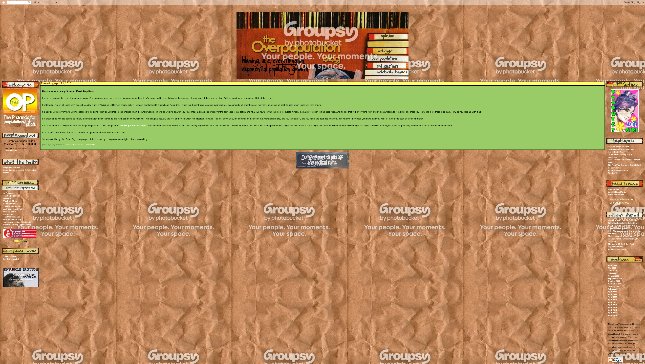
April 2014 (612, 310)
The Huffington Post (12, 206)
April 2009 (612, 297)
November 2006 (615, 284)
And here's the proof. (617, 249)
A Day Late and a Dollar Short (621, 226)
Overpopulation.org (12, 220)
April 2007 (612, 292)
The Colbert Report (11, 196)
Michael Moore (9, 212)
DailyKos (7, 198)
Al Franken (8, 193)
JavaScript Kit (11, 150)
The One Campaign (11, 217)
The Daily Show (10, 201)
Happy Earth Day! (616, 152)
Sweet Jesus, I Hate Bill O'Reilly (17, 222)
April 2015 (612, 313)
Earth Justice (9, 204)
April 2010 (612, 300)
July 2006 (612, 273)
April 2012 (612, 305)
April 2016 (612, 315)
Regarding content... (12, 167)
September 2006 (615, 279)
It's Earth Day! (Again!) (618, 228)
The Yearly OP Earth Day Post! (621, 244)
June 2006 (612, 271)
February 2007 (614, 289)
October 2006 (614, 281)
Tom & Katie (613, 189)
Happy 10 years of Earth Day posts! (623, 220)
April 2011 (612, 302)
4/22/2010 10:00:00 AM (73, 145)
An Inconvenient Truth (13, 209)
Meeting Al (612, 173)
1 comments (90, 145)
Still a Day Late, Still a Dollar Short (623, 223)
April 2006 (612, 265)
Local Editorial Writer (617, 192)
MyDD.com (8, 214)
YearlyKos (7, 227)
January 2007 (614, 286)
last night (133, 125)
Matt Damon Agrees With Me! (621, 149)
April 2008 (612, 294)
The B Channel (9, 256)
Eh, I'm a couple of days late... (621, 236)
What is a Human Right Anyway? (17, 225)
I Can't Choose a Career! (619, 147)
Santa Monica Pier (616, 195)
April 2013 (612, 307)
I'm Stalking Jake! (11, 259)
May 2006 (612, 268)
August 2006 (613, 276)
